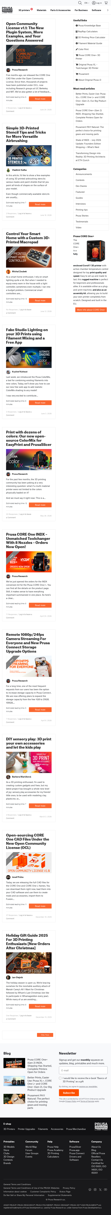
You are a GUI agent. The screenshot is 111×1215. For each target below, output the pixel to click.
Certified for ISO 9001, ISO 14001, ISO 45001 (98, 1168)
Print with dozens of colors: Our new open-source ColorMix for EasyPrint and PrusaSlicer (28, 437)
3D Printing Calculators (53, 1155)
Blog (93, 1150)
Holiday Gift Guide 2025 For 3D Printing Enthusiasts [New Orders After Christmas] (28, 941)
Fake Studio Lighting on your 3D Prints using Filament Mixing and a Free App (27, 335)
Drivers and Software (75, 1158)
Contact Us (97, 1159)
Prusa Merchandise (76, 1129)
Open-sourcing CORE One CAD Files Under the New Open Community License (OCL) (27, 840)
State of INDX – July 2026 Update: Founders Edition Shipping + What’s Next (88, 143)
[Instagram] (95, 1190)
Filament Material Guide (90, 43)
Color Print (83, 49)
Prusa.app (74, 1150)
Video (78, 227)
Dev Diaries (81, 186)
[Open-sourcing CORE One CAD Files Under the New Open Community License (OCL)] (29, 862)
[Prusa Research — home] (7, 10)
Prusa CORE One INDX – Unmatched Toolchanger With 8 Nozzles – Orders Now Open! (28, 540)
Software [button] (96, 10)
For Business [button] (81, 10)
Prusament (83, 74)
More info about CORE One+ (91, 309)
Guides (11, 50)
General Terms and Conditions (17, 1184)
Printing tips (11, 251)
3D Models (9, 1146)
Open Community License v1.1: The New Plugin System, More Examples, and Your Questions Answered (25, 31)
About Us (96, 1146)
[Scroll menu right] (108, 10)
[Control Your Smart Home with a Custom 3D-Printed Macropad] (29, 256)
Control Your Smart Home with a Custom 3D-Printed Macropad (28, 237)
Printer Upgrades (26, 1129)
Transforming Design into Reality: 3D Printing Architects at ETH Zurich (90, 156)
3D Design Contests (8, 1158)
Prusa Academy (55, 1150)
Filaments (43, 1129)
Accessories (57, 1129)
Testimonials (82, 221)
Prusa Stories (82, 215)
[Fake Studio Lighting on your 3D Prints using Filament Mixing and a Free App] (29, 357)
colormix (12, 352)
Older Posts (45, 1035)
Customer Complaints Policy (43, 1191)
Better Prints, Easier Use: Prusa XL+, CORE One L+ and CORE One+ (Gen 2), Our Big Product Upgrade (91, 99)
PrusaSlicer (75, 1146)
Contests (80, 180)
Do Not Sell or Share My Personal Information (23, 1195)
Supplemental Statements (60, 1195)
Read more (40, 98)
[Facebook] (90, 1190)
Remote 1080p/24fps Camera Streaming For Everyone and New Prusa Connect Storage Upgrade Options (28, 642)
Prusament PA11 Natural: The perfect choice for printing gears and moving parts (90, 130)
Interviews (81, 203)
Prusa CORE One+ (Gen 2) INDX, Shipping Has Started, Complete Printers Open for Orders (90, 115)
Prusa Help (53, 1146)
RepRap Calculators (87, 31)
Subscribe (69, 1092)
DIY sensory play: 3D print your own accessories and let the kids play (28, 742)
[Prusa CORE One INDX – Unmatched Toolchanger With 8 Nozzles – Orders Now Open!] (29, 561)
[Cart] (106, 2)
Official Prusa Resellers (98, 1155)
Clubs (6, 1153)
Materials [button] (41, 10)
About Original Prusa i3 (89, 80)
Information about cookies (15, 1191)
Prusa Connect (76, 1153)
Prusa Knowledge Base (89, 25)
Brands (7, 1163)
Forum (28, 1150)
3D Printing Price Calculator (91, 37)
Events (28, 1156)
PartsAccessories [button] (60, 10)
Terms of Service (87, 1101)
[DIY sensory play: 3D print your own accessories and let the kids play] (29, 762)
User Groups (31, 1153)
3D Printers (9, 1129)
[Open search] (80, 2)
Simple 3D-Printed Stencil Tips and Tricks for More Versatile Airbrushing (26, 133)
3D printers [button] (25, 9)
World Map (31, 1146)
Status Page (64, 1191)
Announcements (84, 174)
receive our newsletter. (88, 1086)
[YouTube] (105, 1190)
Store (6, 1150)
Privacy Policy (70, 1101)
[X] (100, 1190)
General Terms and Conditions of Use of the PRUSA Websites (31, 1188)
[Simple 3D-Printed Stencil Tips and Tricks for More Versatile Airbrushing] (29, 155)
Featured (80, 192)
